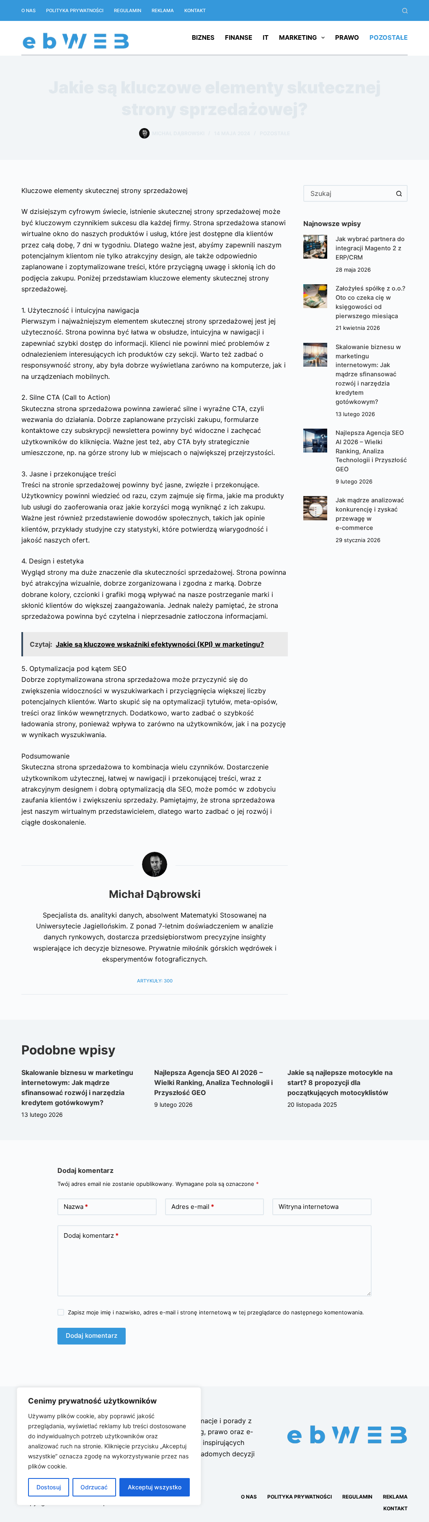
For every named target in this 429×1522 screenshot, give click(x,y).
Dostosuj (48, 1487)
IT (266, 37)
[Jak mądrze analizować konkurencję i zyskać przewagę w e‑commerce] (315, 508)
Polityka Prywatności (74, 10)
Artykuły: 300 (155, 981)
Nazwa (76, 1207)
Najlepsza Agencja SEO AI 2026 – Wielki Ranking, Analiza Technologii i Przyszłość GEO (371, 451)
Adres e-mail (192, 1207)
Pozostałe (389, 37)
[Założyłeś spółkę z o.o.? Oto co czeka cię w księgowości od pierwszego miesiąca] (315, 296)
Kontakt (195, 10)
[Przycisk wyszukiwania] (399, 193)
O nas (28, 10)
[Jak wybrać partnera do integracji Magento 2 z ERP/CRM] (315, 247)
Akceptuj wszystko (154, 1487)
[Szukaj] (405, 10)
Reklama (163, 10)
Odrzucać (94, 1487)
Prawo (347, 37)
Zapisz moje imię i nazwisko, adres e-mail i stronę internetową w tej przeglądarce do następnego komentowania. (216, 1312)
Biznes (203, 37)
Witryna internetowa (309, 1207)
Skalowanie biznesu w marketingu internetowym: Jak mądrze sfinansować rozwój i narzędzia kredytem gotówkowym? (368, 374)
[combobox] (348, 193)
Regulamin (127, 10)
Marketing (298, 37)
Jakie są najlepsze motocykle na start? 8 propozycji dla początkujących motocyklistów (340, 1082)
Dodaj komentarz (91, 1235)
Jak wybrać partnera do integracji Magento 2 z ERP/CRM (370, 248)
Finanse (238, 37)
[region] (109, 1446)
